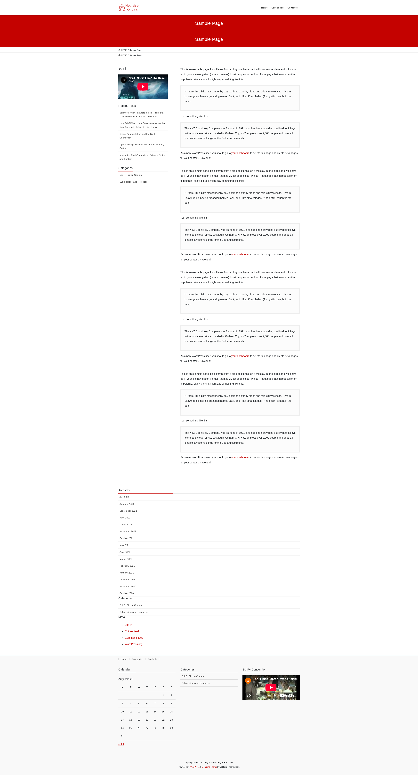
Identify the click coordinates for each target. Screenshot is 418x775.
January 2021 (127, 572)
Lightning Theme (209, 767)
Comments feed (134, 637)
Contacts (152, 659)
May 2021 (125, 545)
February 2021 (127, 566)
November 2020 (128, 586)
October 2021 (127, 538)
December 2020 (128, 579)
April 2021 (125, 552)
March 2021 (126, 559)
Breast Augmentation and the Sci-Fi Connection (138, 136)
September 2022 (128, 510)
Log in (128, 624)
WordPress (195, 767)
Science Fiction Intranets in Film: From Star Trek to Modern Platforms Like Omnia (142, 114)
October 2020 (127, 593)
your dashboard (240, 153)
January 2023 (127, 504)
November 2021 (128, 531)
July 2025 (124, 497)
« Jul (121, 744)
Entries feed (132, 631)
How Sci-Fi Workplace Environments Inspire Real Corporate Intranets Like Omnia (142, 125)
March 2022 (126, 524)
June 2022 (125, 517)
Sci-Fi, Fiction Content (131, 175)
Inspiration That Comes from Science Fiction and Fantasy (142, 157)
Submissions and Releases (133, 181)
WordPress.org (133, 644)
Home (124, 659)
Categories (137, 659)
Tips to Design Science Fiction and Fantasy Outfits (142, 146)
